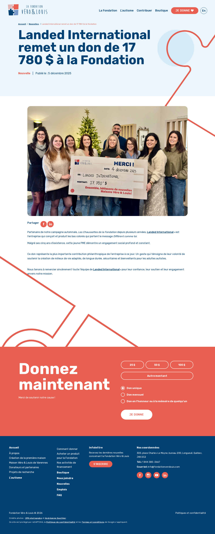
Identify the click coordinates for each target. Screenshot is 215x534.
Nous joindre (65, 478)
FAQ (59, 495)
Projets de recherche (21, 472)
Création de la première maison (27, 457)
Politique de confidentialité (60, 522)
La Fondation (108, 10)
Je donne (183, 10)
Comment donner (67, 449)
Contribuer (144, 10)
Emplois (62, 489)
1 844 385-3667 (151, 462)
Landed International (160, 232)
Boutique (161, 10)
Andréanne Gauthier (55, 518)
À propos (14, 453)
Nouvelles (34, 24)
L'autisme (127, 10)
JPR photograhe (33, 518)
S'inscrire (100, 464)
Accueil (22, 24)
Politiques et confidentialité (190, 513)
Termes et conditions (93, 522)
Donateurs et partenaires (24, 467)
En (204, 10)
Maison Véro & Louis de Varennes (28, 462)
